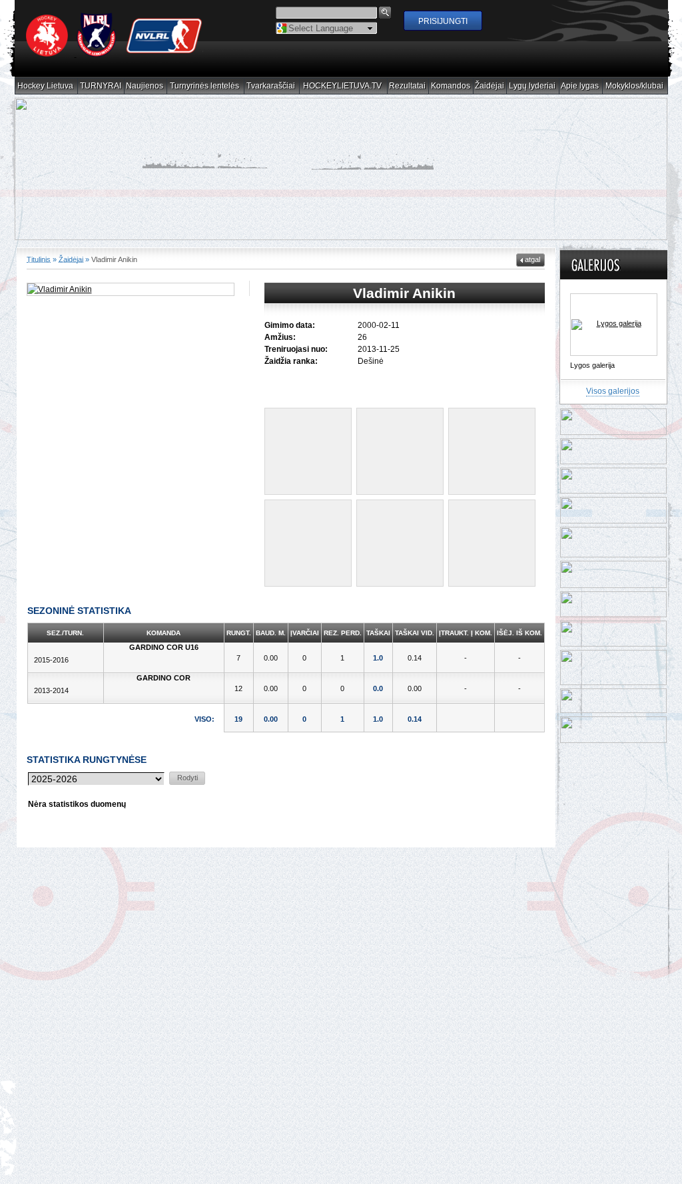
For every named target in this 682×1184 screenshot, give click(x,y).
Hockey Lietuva (45, 86)
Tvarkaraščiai (271, 86)
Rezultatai (407, 86)
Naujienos (145, 86)
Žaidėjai (490, 86)
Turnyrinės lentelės (205, 86)
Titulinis (39, 249)
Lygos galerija (592, 356)
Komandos (451, 86)
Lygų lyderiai (532, 86)
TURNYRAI (101, 86)
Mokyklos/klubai (634, 86)
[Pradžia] (114, 54)
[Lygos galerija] (613, 315)
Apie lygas (580, 86)
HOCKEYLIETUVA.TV (342, 86)
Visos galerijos (612, 381)
